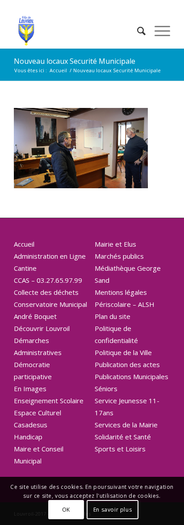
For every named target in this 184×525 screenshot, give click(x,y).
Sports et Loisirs (120, 448)
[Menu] (158, 31)
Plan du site (112, 316)
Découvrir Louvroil (42, 328)
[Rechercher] (137, 31)
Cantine (25, 268)
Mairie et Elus (115, 244)
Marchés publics (119, 256)
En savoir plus (112, 509)
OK (66, 509)
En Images (30, 388)
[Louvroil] (76, 31)
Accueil (24, 244)
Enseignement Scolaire (49, 400)
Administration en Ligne (50, 256)
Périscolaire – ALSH (125, 304)
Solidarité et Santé (123, 436)
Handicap (28, 436)
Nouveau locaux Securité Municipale (74, 61)
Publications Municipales (131, 376)
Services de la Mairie (126, 424)
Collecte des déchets (46, 292)
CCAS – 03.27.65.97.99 (48, 280)
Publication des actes (127, 364)
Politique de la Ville (123, 352)
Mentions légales (121, 292)
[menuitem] (137, 31)
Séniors (106, 388)
